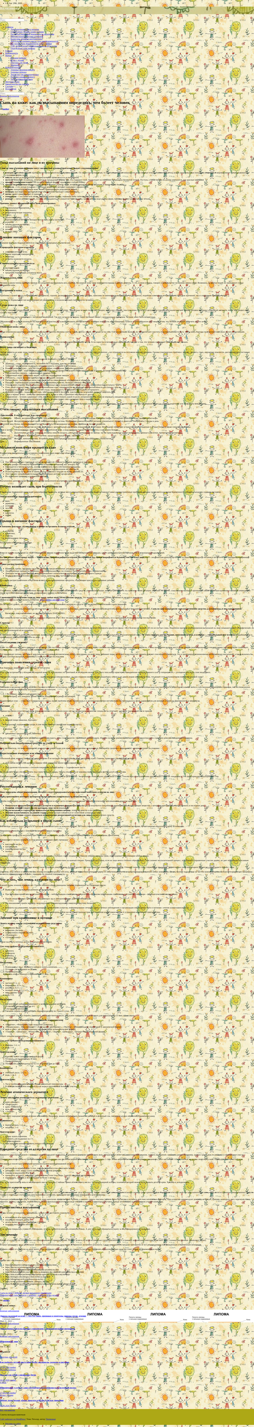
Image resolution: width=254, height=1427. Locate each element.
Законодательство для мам (17, 84)
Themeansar (51, 1419)
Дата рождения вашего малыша (25, 29)
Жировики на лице (9, 1341)
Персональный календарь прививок (27, 36)
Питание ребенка (18, 58)
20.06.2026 (5, 1406)
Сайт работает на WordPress (13, 1419)
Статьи (3, 1382)
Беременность (11, 53)
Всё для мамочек (9, 8)
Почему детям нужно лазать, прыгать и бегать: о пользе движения (32, 1400)
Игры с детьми (17, 60)
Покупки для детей (19, 63)
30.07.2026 (5, 1380)
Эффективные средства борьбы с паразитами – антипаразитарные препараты (37, 1329)
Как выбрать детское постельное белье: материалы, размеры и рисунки (34, 1362)
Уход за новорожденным (22, 79)
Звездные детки (12, 82)
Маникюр (15, 65)
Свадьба (9, 86)
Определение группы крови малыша (27, 32)
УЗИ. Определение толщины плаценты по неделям (34, 46)
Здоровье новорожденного (23, 70)
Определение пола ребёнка (23, 48)
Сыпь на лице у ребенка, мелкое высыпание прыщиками (25, 1293)
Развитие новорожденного (23, 77)
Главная (8, 51)
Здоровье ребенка (18, 72)
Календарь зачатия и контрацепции (26, 39)
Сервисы (9, 27)
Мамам (8, 55)
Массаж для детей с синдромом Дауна (18, 1375)
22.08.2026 (5, 1367)
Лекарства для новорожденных (25, 74)
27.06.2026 (5, 1393)
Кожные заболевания (9, 96)
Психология (10, 89)
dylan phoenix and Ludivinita (52, 600)
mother (6, 109)
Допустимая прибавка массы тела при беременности (34, 41)
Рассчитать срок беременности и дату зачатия (31, 44)
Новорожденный (13, 67)
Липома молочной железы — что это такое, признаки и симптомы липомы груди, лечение (43, 1316)
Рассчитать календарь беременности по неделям (32, 34)
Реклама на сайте (13, 1424)
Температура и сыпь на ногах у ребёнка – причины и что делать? (29, 1295)
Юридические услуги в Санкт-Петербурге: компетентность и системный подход (38, 1388)
